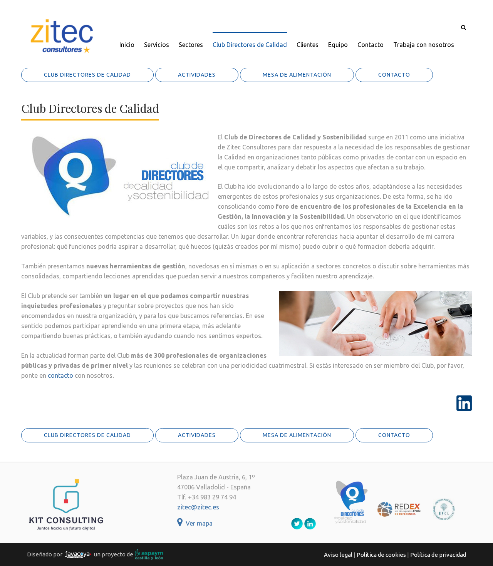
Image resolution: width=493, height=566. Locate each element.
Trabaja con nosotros (423, 44)
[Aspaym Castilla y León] (149, 554)
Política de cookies (381, 554)
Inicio (126, 44)
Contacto (370, 44)
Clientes (308, 44)
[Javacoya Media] (78, 554)
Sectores (191, 44)
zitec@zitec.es (198, 507)
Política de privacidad (438, 554)
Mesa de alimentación (297, 75)
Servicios (156, 44)
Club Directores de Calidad (250, 44)
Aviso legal (338, 554)
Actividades (197, 75)
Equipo (338, 44)
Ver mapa (198, 523)
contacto (60, 375)
